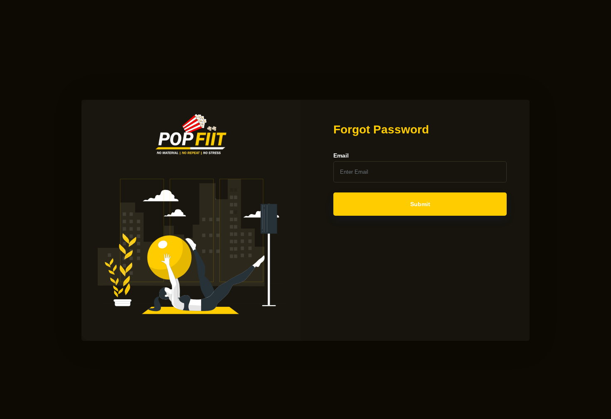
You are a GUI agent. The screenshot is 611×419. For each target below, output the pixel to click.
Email (341, 155)
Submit (420, 204)
